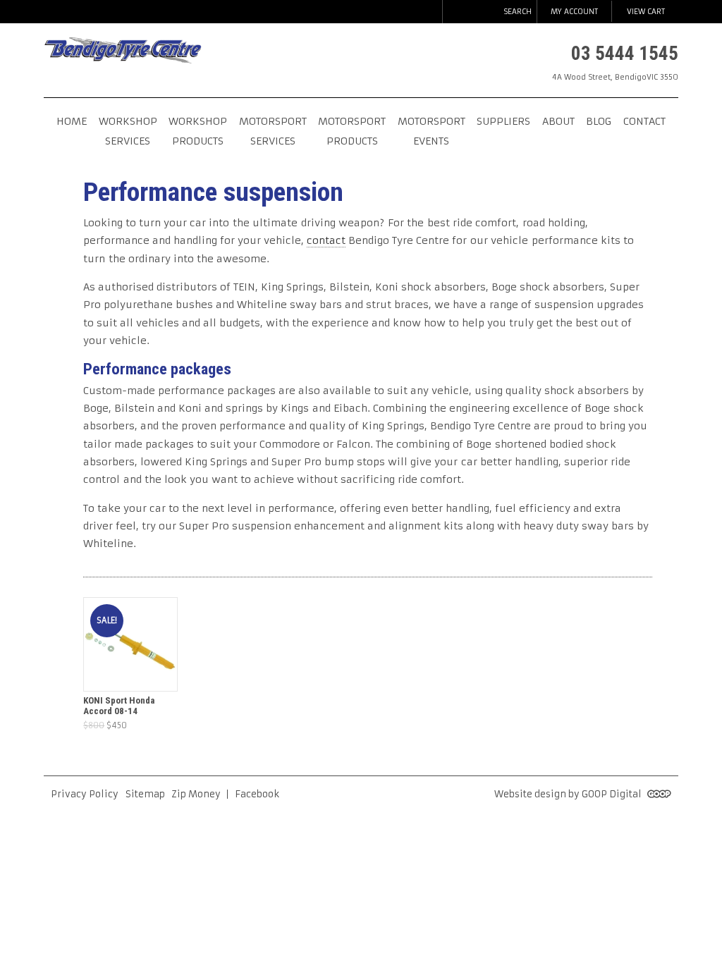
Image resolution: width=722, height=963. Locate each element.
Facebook (257, 794)
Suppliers (503, 121)
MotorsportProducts (352, 131)
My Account (574, 11)
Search (517, 11)
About (558, 121)
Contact (644, 121)
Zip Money (196, 794)
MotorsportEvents (431, 131)
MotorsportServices (273, 131)
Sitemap (145, 794)
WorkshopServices (128, 131)
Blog (598, 121)
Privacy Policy (84, 794)
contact (326, 240)
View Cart (646, 11)
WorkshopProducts (198, 131)
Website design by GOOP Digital (569, 794)
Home (71, 121)
